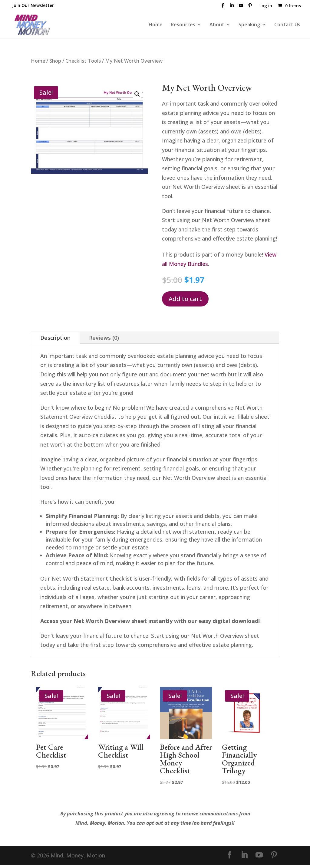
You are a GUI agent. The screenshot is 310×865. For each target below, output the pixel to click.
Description (55, 337)
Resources (183, 25)
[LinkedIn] (232, 7)
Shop (55, 60)
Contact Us (287, 25)
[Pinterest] (250, 7)
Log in (265, 6)
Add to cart (185, 299)
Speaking (249, 25)
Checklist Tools (83, 60)
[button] (137, 94)
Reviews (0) (104, 337)
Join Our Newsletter (33, 5)
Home (156, 25)
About (216, 25)
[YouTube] (241, 7)
